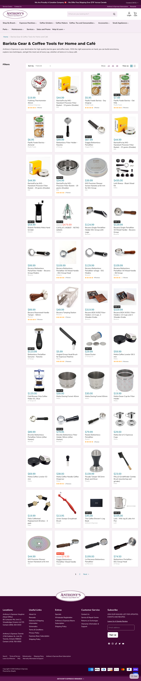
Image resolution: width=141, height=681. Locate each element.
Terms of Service (15, 656)
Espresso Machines (27, 23)
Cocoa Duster (90, 354)
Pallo (115, 483)
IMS (57, 107)
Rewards (133, 6)
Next (85, 574)
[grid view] (131, 66)
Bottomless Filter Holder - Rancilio (67, 143)
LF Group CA (89, 357)
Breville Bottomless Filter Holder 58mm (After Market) (66, 437)
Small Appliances (120, 23)
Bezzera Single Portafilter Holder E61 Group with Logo (95, 229)
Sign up (112, 635)
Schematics (33, 626)
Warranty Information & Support (33, 659)
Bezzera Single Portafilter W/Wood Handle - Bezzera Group (124, 229)
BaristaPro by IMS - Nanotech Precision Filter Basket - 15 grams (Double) (67, 102)
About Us (32, 614)
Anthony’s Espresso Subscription (117, 6)
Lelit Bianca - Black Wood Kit (124, 184)
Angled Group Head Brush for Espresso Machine (66, 355)
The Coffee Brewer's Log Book (95, 519)
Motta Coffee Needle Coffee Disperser (67, 478)
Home (5, 37)
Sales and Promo (43, 29)
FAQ (19, 659)
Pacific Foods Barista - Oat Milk (124, 101)
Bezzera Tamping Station (66, 312)
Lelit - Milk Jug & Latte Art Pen (124, 519)
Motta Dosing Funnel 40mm (67, 396)
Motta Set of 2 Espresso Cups (123, 436)
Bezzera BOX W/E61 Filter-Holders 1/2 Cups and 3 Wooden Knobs (125, 314)
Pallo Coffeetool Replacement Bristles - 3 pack (38, 520)
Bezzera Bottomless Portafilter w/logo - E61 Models (94, 270)
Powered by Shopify (9, 671)
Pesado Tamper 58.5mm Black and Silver (95, 478)
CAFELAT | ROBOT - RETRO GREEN (67, 228)
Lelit (115, 523)
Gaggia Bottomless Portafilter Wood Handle (66, 560)
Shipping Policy (34, 639)
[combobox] (89, 13)
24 (109, 66)
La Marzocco (89, 564)
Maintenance (17, 29)
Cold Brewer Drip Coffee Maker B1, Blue (37, 397)
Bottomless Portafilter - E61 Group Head (123, 560)
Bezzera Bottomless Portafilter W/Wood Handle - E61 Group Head (67, 270)
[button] (70, 679)
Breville (30, 442)
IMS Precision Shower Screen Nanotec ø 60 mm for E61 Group (95, 185)
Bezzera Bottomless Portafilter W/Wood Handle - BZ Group (125, 270)
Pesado (87, 481)
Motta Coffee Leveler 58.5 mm (124, 355)
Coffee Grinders (46, 23)
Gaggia (58, 564)
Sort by (31, 66)
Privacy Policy (34, 633)
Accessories (103, 23)
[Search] (114, 13)
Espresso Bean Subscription (39, 636)
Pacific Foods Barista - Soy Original (95, 101)
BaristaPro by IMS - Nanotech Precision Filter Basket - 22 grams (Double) (125, 144)
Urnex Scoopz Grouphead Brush (66, 519)
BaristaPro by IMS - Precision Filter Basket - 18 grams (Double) (67, 185)
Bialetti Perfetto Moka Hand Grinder (39, 228)
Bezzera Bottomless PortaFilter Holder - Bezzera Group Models (39, 270)
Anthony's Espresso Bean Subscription (58, 656)
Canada (131, 3)
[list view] (134, 66)
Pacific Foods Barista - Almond (36, 143)
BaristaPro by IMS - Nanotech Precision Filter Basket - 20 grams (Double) (39, 185)
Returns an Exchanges (89, 621)
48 (117, 66)
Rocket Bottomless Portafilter (92, 436)
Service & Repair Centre (90, 617)
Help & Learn (57, 29)
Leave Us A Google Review (118, 621)
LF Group (59, 147)
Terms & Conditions (36, 630)
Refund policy (27, 656)
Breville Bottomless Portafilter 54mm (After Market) (37, 437)
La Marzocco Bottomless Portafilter (95, 560)
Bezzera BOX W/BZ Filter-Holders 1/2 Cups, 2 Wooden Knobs (95, 314)
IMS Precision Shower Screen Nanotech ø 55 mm (38, 560)
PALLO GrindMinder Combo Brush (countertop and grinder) (125, 479)
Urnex (58, 523)
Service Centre (7, 6)
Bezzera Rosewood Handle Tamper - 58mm (38, 313)
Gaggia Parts (89, 147)
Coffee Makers (62, 23)
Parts (5, 29)
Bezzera (87, 234)
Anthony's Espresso (34, 105)
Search (5, 656)
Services (30, 29)
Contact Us (17, 6)
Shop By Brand (9, 23)
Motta (58, 359)
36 (113, 66)
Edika (115, 188)
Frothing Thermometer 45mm (37, 101)
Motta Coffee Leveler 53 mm (37, 478)
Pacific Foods (89, 105)
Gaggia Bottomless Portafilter (92, 143)
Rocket (87, 439)
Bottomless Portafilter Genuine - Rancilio (37, 355)
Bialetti (30, 232)
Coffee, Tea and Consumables (81, 23)
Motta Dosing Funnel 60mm (96, 396)
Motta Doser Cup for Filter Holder (124, 397)
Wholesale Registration (63, 617)
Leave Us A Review (9, 659)
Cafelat (58, 232)
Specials (58, 614)
